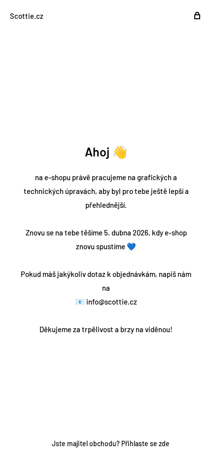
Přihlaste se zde (145, 443)
